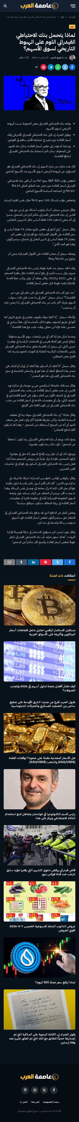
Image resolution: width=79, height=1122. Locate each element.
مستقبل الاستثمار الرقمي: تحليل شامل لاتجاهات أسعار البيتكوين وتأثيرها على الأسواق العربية (42, 632)
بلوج (72, 26)
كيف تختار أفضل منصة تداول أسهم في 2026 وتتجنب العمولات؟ (42, 688)
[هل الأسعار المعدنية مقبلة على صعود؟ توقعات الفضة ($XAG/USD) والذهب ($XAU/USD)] (39, 733)
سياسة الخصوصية (51, 1102)
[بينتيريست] (43, 67)
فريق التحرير (56, 57)
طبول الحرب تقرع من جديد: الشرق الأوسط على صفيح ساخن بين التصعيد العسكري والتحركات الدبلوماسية (42, 704)
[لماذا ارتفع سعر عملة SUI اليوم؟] (39, 957)
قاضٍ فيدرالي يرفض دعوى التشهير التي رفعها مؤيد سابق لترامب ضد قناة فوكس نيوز (40, 872)
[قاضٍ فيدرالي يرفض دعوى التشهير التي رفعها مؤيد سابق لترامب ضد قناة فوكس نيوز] (39, 845)
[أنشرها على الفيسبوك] (72, 67)
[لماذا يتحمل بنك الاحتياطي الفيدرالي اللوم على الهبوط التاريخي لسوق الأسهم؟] (39, 93)
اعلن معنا (35, 1102)
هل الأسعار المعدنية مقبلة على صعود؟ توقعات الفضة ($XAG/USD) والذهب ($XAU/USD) (42, 760)
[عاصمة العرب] (39, 5)
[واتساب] (58, 67)
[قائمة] (73, 6)
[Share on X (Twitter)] (65, 67)
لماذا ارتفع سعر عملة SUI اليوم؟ (55, 982)
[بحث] (6, 6)
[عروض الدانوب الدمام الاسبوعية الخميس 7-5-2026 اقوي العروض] (39, 901)
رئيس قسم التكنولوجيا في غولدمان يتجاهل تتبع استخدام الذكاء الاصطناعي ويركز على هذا (40, 816)
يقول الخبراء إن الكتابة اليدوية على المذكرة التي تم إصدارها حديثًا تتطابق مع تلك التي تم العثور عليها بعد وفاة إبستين (42, 1038)
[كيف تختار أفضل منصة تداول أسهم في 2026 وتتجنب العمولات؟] (39, 661)
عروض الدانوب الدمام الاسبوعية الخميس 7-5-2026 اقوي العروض (42, 928)
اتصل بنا (24, 1102)
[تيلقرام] (51, 67)
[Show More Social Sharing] (36, 67)
